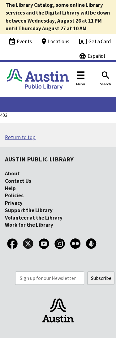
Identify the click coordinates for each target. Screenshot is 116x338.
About (12, 173)
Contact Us (18, 181)
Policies (14, 195)
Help (10, 188)
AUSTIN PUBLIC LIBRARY (39, 159)
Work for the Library (29, 224)
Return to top (20, 137)
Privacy (14, 202)
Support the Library (29, 210)
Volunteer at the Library (33, 217)
